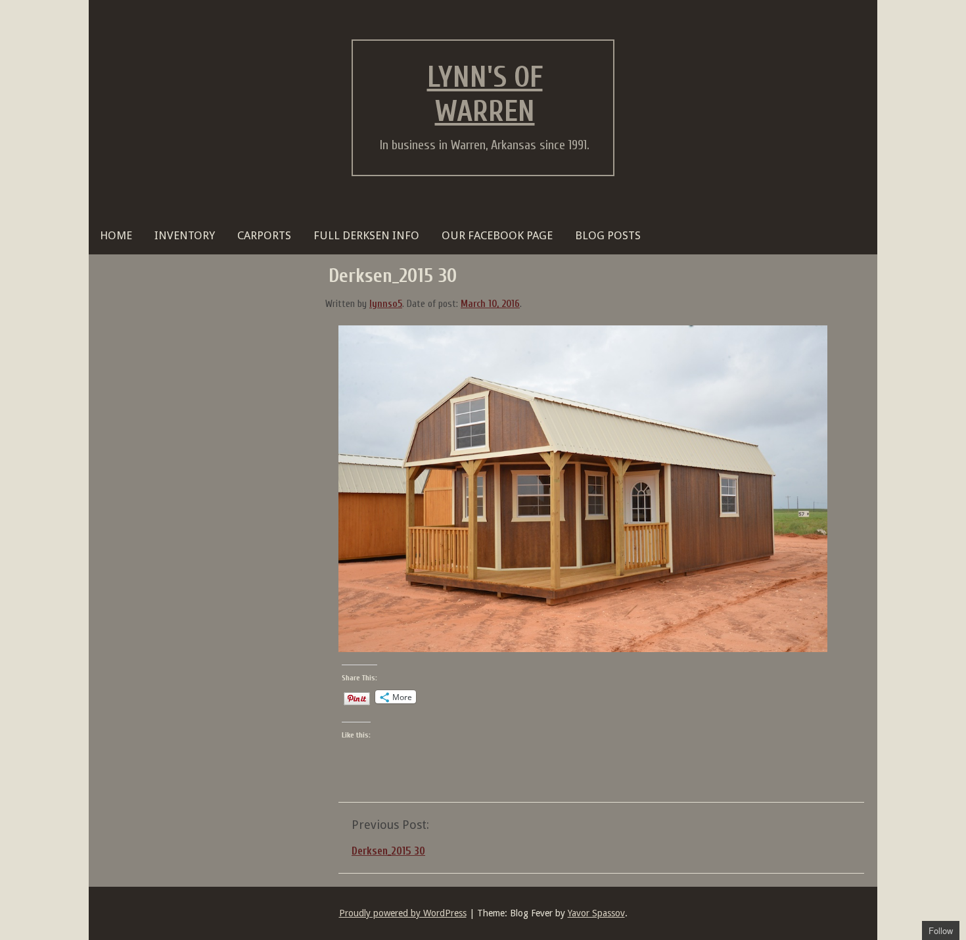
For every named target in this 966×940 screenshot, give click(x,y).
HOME (116, 235)
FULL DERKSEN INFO (366, 235)
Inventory (184, 235)
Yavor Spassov (596, 913)
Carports (264, 235)
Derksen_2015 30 (388, 851)
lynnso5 (385, 304)
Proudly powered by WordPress (403, 913)
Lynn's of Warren (485, 94)
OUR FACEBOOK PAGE (497, 235)
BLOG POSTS (608, 235)
